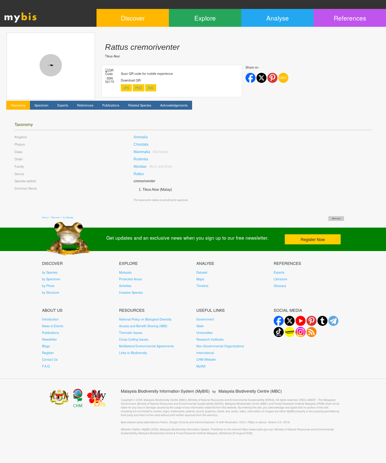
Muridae (153, 166)
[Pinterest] (311, 321)
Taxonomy (18, 105)
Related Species (139, 105)
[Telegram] (333, 321)
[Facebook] (279, 321)
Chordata (141, 144)
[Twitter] (290, 321)
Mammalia (151, 152)
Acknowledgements (174, 105)
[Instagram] (301, 332)
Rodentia (141, 159)
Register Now (313, 239)
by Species (68, 217)
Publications (110, 105)
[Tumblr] (322, 321)
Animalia (141, 137)
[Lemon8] (290, 332)
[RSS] (311, 332)
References (85, 105)
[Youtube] (301, 321)
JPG (126, 88)
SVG (151, 88)
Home (45, 217)
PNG (138, 88)
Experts (62, 105)
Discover (55, 217)
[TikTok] (279, 332)
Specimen (41, 105)
